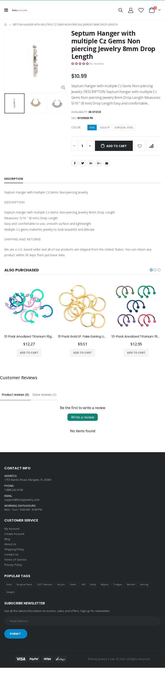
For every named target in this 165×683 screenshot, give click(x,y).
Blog (7, 539)
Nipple (104, 584)
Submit (15, 634)
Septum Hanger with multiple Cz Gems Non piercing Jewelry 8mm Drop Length (113, 45)
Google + (98, 163)
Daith (73, 584)
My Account (11, 529)
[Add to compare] (151, 146)
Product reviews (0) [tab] (15, 394)
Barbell (131, 584)
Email (106, 163)
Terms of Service (15, 559)
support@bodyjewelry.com (22, 500)
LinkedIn (90, 163)
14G (83, 584)
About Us (10, 544)
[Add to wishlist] (139, 146)
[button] (80, 63)
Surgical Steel (124, 127)
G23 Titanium (45, 584)
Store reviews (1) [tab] (44, 394)
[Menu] (6, 10)
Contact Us (11, 554)
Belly (93, 584)
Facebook (74, 163)
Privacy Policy (13, 565)
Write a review (82, 417)
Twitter (82, 163)
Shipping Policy (14, 549)
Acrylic (61, 584)
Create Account (14, 534)
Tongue (117, 584)
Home (6, 25)
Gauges (10, 591)
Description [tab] (13, 179)
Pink (92, 127)
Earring (144, 584)
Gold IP (105, 127)
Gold (9, 584)
